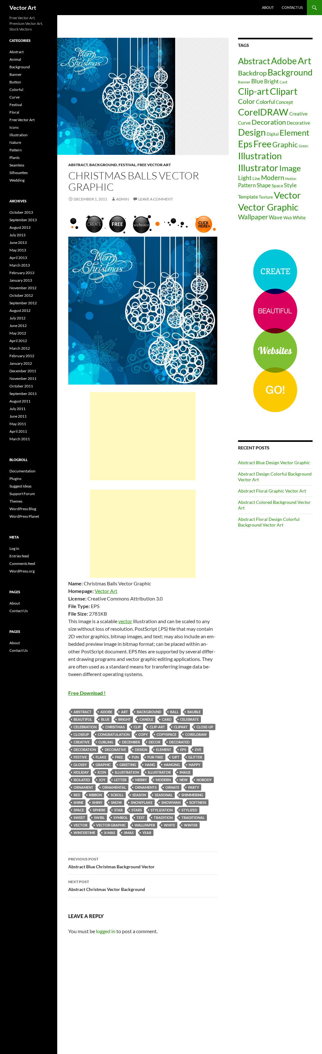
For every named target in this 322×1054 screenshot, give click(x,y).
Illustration (127, 772)
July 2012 (17, 318)
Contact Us (292, 7)
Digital (273, 134)
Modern (163, 780)
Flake (101, 757)
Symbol (121, 817)
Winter (190, 825)
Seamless (16, 165)
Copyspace (166, 734)
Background (103, 164)
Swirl (99, 817)
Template (248, 197)
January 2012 (20, 363)
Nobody (204, 780)
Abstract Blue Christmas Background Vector (111, 863)
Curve (244, 123)
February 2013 (21, 272)
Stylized (189, 810)
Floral (14, 112)
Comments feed (22, 563)
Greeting (127, 765)
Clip (137, 727)
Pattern (247, 185)
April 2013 (18, 257)
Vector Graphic (111, 825)
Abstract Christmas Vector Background (106, 885)
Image (185, 772)
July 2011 (17, 408)
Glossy (80, 765)
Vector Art (22, 7)
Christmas (115, 727)
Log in (14, 548)
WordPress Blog (22, 508)
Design (141, 749)
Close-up (205, 727)
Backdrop (252, 73)
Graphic (103, 765)
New (184, 780)
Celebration (85, 727)
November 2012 (22, 287)
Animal (15, 59)
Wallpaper (145, 825)
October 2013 (21, 212)
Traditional (193, 817)
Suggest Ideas (20, 486)
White (169, 825)
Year (146, 833)
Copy (143, 734)
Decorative (115, 749)
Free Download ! (87, 693)
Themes (15, 501)
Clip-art (157, 727)
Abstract (78, 164)
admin (122, 199)
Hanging (172, 765)
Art (124, 712)
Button (15, 82)
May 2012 (17, 333)
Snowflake (142, 802)
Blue (105, 719)
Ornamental (114, 787)
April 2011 (18, 431)
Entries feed (19, 556)
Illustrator (159, 772)
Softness (197, 802)
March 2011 (19, 439)
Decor (154, 742)
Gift (176, 757)
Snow (116, 802)
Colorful (265, 102)
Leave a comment (155, 199)
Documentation (22, 471)
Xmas (129, 833)
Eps (183, 749)
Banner (244, 82)
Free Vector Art (154, 164)
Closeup (81, 734)
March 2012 (19, 348)
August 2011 (20, 401)
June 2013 (18, 242)
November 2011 (22, 378)
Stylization (162, 810)
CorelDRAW (196, 734)
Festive (80, 757)
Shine (78, 802)
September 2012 (23, 303)
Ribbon (95, 795)
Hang (150, 765)
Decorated (179, 742)
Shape (264, 185)
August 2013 (20, 227)
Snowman (170, 802)
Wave (275, 217)
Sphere (99, 810)
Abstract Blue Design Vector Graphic (274, 462)
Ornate (172, 787)
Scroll (117, 795)
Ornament (83, 787)
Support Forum (22, 493)
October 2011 (21, 386)
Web (287, 217)
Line (256, 178)
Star (118, 810)
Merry (141, 780)
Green (303, 146)
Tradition (163, 817)
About (268, 7)
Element (163, 749)
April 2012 (18, 340)
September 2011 (23, 393)
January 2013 (20, 280)
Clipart (181, 727)
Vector (80, 825)
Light (245, 177)
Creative (82, 742)
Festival (127, 164)
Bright (124, 719)
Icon (101, 772)
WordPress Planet (24, 516)
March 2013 (19, 265)
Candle (146, 719)
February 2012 (21, 355)
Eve (198, 749)
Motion (290, 179)
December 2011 (22, 371)
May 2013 (17, 250)
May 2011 (17, 423)
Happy (194, 765)
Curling (105, 742)
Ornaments (146, 787)
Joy (102, 780)
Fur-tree (155, 757)
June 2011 (18, 416)
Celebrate (189, 719)
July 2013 (17, 235)
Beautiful (83, 719)
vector (125, 621)
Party (193, 787)
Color (246, 101)
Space (79, 810)
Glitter (195, 757)
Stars (136, 810)
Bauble (194, 712)
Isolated (82, 780)
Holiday (81, 772)
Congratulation (114, 734)
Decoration (85, 749)
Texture (266, 197)
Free (119, 757)
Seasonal (164, 795)
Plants (14, 157)
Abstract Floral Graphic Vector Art (272, 490)
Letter (120, 780)
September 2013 (23, 219)
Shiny (97, 802)
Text (140, 817)
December (131, 742)
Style (290, 185)
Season (139, 795)
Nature (15, 142)
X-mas (109, 833)
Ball (174, 712)
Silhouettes (18, 172)
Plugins (15, 478)
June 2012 (18, 325)
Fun (135, 757)
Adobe (106, 712)
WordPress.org (22, 571)
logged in (105, 931)
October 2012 (21, 295)
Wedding (17, 180)
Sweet (79, 817)
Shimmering (192, 795)
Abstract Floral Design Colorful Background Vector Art (269, 521)
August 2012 (20, 310)
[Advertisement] (143, 436)
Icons (14, 127)
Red (77, 795)
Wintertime (84, 833)
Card (166, 719)
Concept (284, 102)
